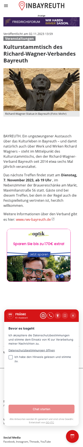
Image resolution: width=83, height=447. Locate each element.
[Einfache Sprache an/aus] (57, 315)
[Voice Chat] (50, 315)
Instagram (22, 441)
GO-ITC (50, 422)
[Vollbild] (65, 315)
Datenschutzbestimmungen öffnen (32, 350)
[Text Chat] (43, 315)
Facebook (9, 441)
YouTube (45, 441)
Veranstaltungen (19, 38)
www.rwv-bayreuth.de (33, 219)
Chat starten (41, 409)
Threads (34, 441)
